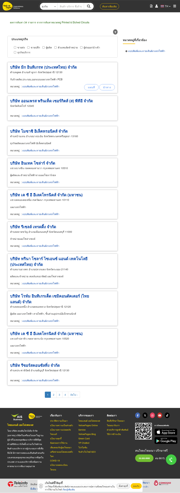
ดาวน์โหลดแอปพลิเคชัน (162, 425)
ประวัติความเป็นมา (59, 420)
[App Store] (164, 432)
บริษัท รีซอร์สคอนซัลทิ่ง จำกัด (35, 365)
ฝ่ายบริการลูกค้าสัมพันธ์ (117, 429)
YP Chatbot (83, 442)
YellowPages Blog (87, 433)
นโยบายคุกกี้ (56, 438)
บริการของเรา (86, 415)
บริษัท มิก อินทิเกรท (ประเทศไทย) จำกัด (43, 67)
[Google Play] (164, 440)
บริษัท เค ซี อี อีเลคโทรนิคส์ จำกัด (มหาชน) (46, 194)
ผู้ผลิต (49, 47)
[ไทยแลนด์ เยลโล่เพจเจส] (145, 415)
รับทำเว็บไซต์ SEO (87, 451)
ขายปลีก (35, 47)
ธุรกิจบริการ (23, 52)
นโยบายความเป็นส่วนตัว (61, 425)
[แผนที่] (91, 87)
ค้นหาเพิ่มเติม (109, 6)
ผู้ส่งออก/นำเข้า (92, 47)
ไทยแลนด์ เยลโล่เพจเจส (20, 425)
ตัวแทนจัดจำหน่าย (68, 47)
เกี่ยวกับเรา (56, 415)
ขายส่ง (21, 47)
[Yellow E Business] (137, 415)
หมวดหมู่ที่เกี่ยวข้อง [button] (135, 40)
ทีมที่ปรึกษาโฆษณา (116, 420)
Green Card (84, 438)
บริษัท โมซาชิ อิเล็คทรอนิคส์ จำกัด (39, 131)
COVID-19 (55, 460)
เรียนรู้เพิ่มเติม (68, 489)
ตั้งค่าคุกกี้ (123, 485)
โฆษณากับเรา (113, 425)
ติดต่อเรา (112, 415)
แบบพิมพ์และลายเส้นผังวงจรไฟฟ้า (40, 86)
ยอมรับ (136, 485)
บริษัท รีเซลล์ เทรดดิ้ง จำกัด (33, 226)
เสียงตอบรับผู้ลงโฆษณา (61, 447)
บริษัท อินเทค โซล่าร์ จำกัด (32, 163)
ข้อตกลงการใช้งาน (58, 442)
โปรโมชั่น (82, 447)
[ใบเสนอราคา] (151, 6)
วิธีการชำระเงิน (114, 433)
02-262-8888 (144, 458)
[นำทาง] (107, 87)
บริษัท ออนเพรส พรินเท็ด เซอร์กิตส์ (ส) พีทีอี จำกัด (51, 100)
